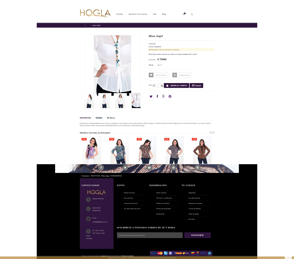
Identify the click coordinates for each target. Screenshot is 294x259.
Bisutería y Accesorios (138, 14)
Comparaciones (184, 75)
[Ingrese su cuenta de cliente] (192, 14)
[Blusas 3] (89, 100)
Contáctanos (160, 214)
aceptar (288, 258)
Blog (164, 14)
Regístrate (192, 193)
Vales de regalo (194, 214)
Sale (154, 14)
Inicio (81, 25)
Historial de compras (195, 203)
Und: (150, 85)
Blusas (107, 14)
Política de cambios (162, 203)
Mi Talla (111, 118)
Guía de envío (128, 198)
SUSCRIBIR (197, 235)
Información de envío (131, 203)
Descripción (85, 118)
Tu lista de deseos (195, 208)
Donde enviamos (129, 193)
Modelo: (151, 47)
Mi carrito (192, 219)
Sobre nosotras (161, 193)
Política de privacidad (163, 208)
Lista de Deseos (160, 75)
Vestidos (119, 14)
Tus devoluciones (194, 198)
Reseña (99, 118)
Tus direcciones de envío (132, 208)
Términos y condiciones (164, 198)
